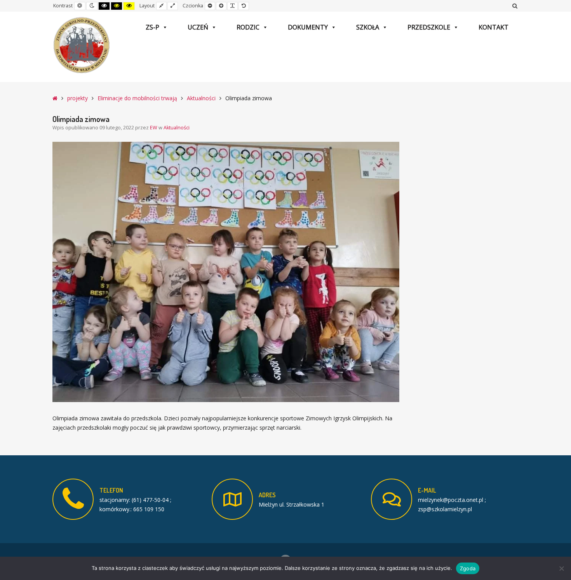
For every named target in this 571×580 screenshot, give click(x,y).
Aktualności (201, 98)
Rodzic (248, 27)
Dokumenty (308, 27)
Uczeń (198, 27)
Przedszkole (428, 27)
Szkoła (367, 27)
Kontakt (493, 27)
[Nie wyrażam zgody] (561, 568)
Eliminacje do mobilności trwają (137, 98)
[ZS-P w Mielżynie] (81, 45)
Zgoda (467, 568)
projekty (77, 98)
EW (154, 127)
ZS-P (152, 27)
